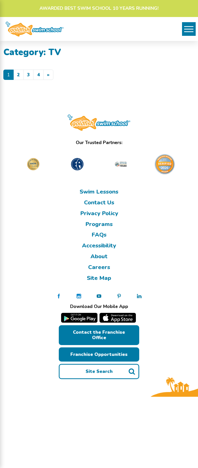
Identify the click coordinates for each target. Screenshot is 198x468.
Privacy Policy (99, 213)
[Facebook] (58, 295)
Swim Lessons (99, 192)
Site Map (99, 278)
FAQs (99, 235)
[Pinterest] (119, 295)
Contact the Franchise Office (99, 335)
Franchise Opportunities (99, 354)
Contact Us (99, 202)
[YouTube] (99, 295)
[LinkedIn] (139, 295)
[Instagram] (79, 295)
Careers (99, 267)
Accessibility (99, 245)
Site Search (99, 371)
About (99, 256)
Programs (99, 224)
